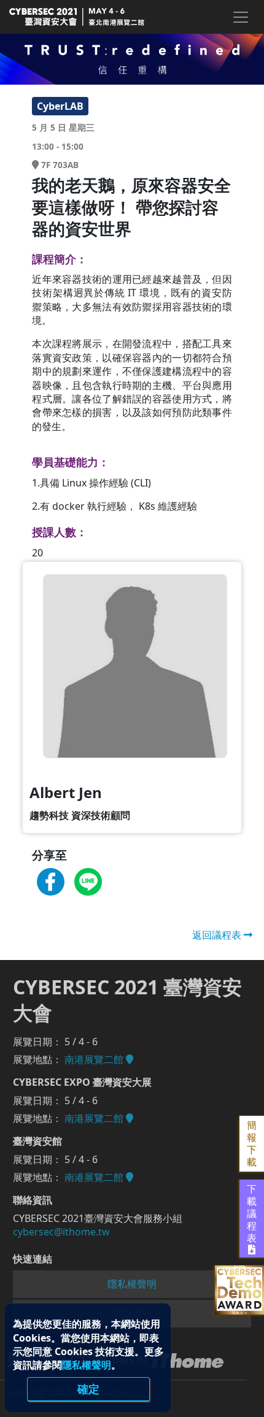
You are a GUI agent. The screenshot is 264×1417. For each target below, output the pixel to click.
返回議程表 (218, 935)
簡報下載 (252, 1143)
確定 (88, 1388)
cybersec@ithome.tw (61, 1231)
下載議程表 (252, 1213)
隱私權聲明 (86, 1365)
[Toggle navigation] (240, 17)
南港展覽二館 (95, 1059)
